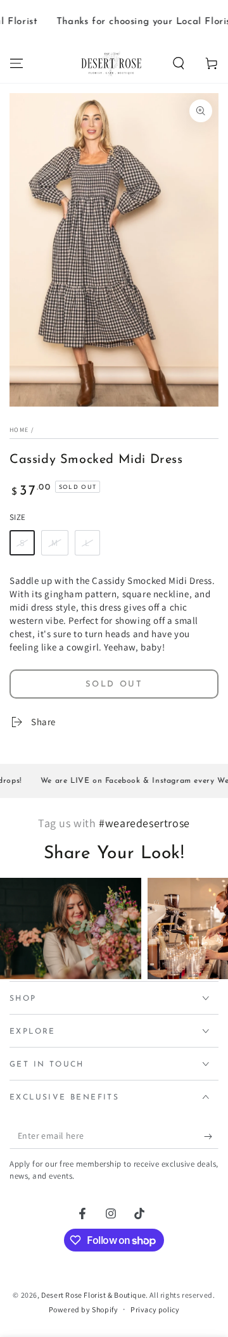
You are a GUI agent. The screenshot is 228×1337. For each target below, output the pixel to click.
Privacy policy (154, 1309)
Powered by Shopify (83, 1309)
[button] (178, 63)
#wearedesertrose (144, 823)
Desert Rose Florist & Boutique (93, 1295)
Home (19, 430)
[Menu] (16, 63)
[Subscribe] (211, 1136)
